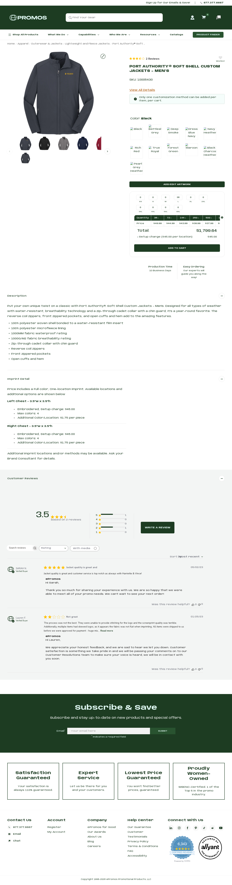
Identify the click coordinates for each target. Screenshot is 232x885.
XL (191, 201)
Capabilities (87, 35)
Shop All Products (25, 35)
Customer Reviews (22, 478)
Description (16, 296)
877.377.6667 (214, 3)
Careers (94, 846)
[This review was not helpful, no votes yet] (199, 604)
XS (140, 201)
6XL (178, 211)
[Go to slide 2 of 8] (108, 151)
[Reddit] (212, 828)
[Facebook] (187, 828)
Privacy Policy (138, 841)
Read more (106, 630)
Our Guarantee (139, 827)
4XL (153, 211)
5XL (165, 211)
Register (54, 827)
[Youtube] (221, 828)
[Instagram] (179, 828)
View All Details (142, 90)
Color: (141, 118)
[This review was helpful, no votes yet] (193, 604)
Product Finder (208, 35)
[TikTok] (204, 828)
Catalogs (176, 35)
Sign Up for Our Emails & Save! (168, 3)
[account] (192, 17)
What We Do (56, 35)
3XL (140, 211)
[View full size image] (103, 56)
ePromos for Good (101, 827)
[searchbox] (19, 548)
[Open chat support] (218, 17)
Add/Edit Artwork (177, 184)
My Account (56, 832)
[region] (144, 58)
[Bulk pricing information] (222, 217)
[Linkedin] (171, 828)
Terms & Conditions (143, 846)
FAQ (130, 851)
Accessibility (137, 856)
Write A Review (157, 527)
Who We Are (118, 35)
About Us (94, 837)
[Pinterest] (196, 828)
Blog (90, 841)
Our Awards (96, 832)
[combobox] (53, 548)
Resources (148, 35)
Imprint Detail (18, 379)
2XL (203, 201)
